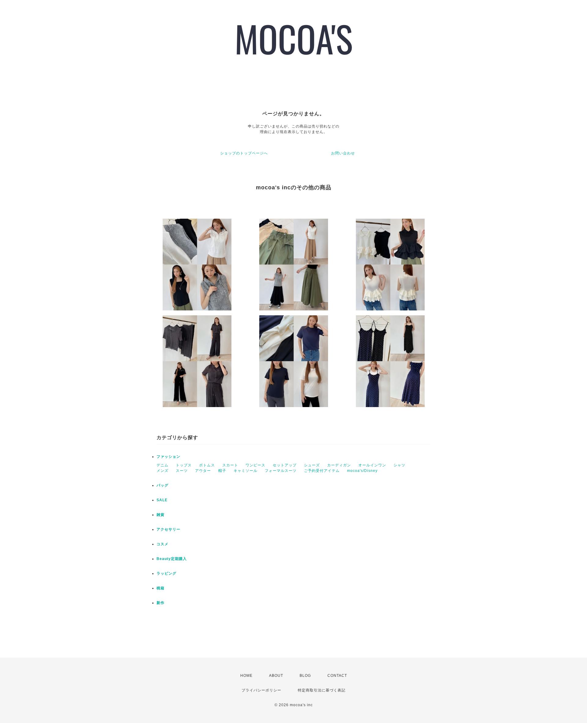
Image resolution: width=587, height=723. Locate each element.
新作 (160, 603)
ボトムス (207, 465)
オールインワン (372, 465)
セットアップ (285, 465)
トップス (184, 465)
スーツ (182, 471)
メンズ (162, 471)
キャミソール (245, 471)
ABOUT (276, 675)
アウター (203, 471)
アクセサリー (168, 529)
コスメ (162, 544)
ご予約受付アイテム (322, 471)
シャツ (399, 465)
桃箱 (160, 588)
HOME (246, 675)
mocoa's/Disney (362, 471)
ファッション (168, 456)
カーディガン (339, 465)
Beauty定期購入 (172, 559)
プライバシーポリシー (261, 690)
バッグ (162, 485)
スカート (230, 465)
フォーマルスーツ (281, 471)
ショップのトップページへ (244, 153)
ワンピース (255, 465)
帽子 (222, 471)
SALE (162, 500)
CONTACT (337, 675)
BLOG (305, 675)
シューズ (312, 465)
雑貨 (160, 515)
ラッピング (166, 573)
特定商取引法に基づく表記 (321, 690)
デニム (162, 465)
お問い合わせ (343, 153)
